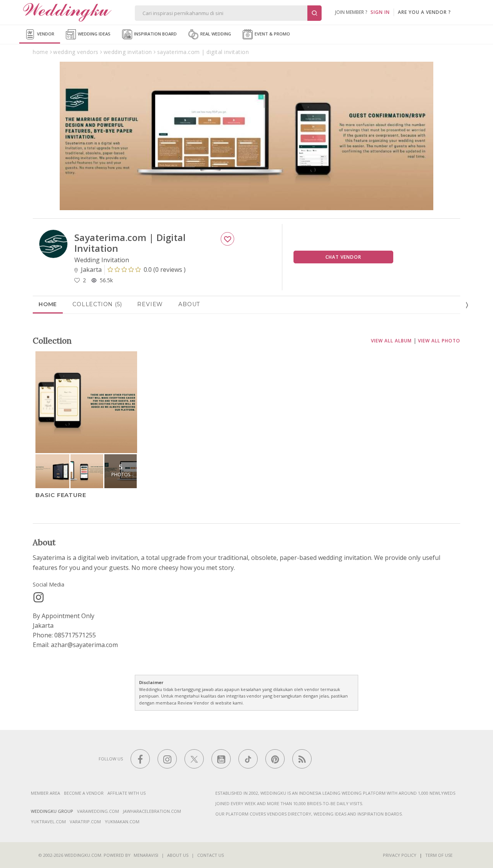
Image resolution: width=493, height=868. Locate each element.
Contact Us (210, 855)
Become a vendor (84, 793)
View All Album (391, 340)
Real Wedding (215, 34)
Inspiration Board (155, 34)
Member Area (45, 793)
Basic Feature (60, 495)
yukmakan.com (122, 821)
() (165, 269)
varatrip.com (85, 821)
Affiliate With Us (126, 793)
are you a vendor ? (424, 12)
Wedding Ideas (94, 34)
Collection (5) (97, 304)
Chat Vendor (343, 257)
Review (150, 304)
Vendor (45, 34)
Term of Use (439, 855)
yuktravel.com (48, 821)
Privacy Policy (399, 855)
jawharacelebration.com (152, 811)
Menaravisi (146, 855)
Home (48, 304)
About (189, 304)
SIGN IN (380, 12)
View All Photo (439, 340)
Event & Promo (271, 34)
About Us (177, 855)
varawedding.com (98, 811)
